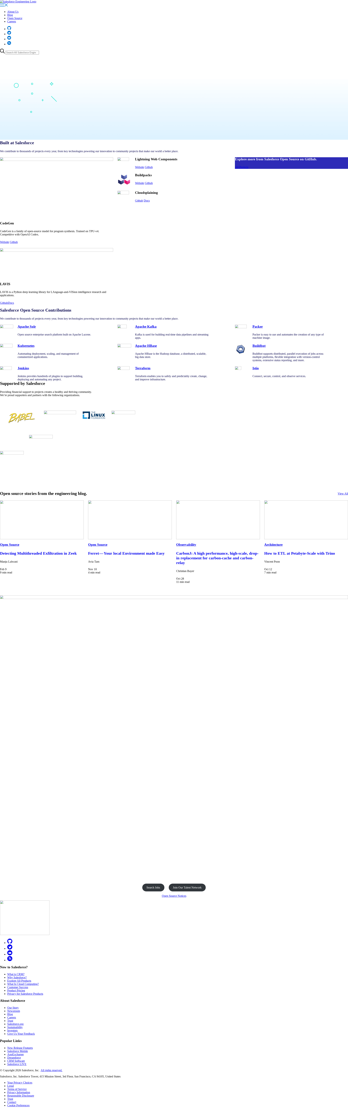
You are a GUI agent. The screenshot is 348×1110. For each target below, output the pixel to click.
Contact (11, 1102)
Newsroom (13, 1010)
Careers (11, 21)
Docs (11, 302)
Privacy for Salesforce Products (25, 993)
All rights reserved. (51, 1070)
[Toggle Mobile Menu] (4, 5)
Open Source (14, 18)
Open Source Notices (174, 895)
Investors (12, 1030)
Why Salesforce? (17, 977)
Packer (257, 326)
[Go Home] (18, 1)
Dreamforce (14, 1057)
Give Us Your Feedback (21, 1033)
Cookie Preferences (18, 1105)
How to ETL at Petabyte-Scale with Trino (299, 553)
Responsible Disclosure (20, 1095)
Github (14, 242)
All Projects (241, 167)
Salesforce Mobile (17, 1051)
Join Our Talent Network (187, 887)
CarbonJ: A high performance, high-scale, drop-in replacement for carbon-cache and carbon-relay (217, 558)
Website (4, 242)
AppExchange (15, 1054)
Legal (10, 1085)
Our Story (13, 1007)
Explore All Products (19, 980)
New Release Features (20, 1047)
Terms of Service (17, 1089)
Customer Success (17, 987)
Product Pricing (16, 990)
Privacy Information (18, 1092)
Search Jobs (153, 887)
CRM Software (16, 1060)
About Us (12, 11)
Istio (255, 368)
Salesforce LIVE (16, 1064)
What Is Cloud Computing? (23, 984)
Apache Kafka (146, 326)
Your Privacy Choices (19, 1082)
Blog (10, 14)
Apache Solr (27, 326)
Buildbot (259, 346)
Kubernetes (26, 346)
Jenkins (23, 368)
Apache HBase (146, 346)
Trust (10, 1020)
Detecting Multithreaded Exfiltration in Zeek (38, 553)
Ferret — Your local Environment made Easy (126, 553)
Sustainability (15, 1027)
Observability (186, 544)
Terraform (142, 368)
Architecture (273, 544)
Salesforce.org (15, 1023)
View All (343, 493)
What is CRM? (15, 974)
